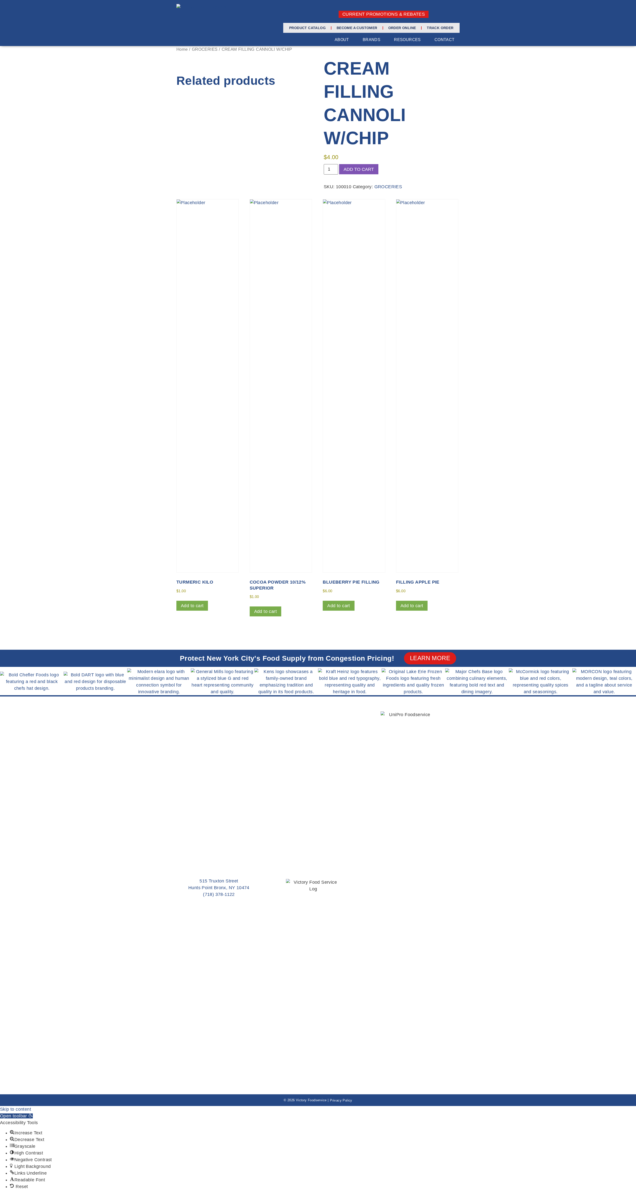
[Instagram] (448, 14)
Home (182, 49)
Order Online (402, 28)
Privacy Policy (341, 1100)
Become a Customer (357, 28)
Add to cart (359, 169)
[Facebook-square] (439, 14)
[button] (16, 1115)
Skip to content (15, 1109)
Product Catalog (307, 28)
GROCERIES (205, 49)
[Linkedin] (456, 14)
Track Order (440, 28)
